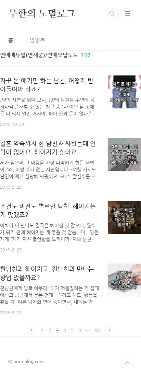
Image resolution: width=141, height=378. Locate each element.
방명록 (37, 40)
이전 (32, 330)
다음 (109, 330)
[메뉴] (128, 13)
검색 (112, 14)
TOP (127, 362)
